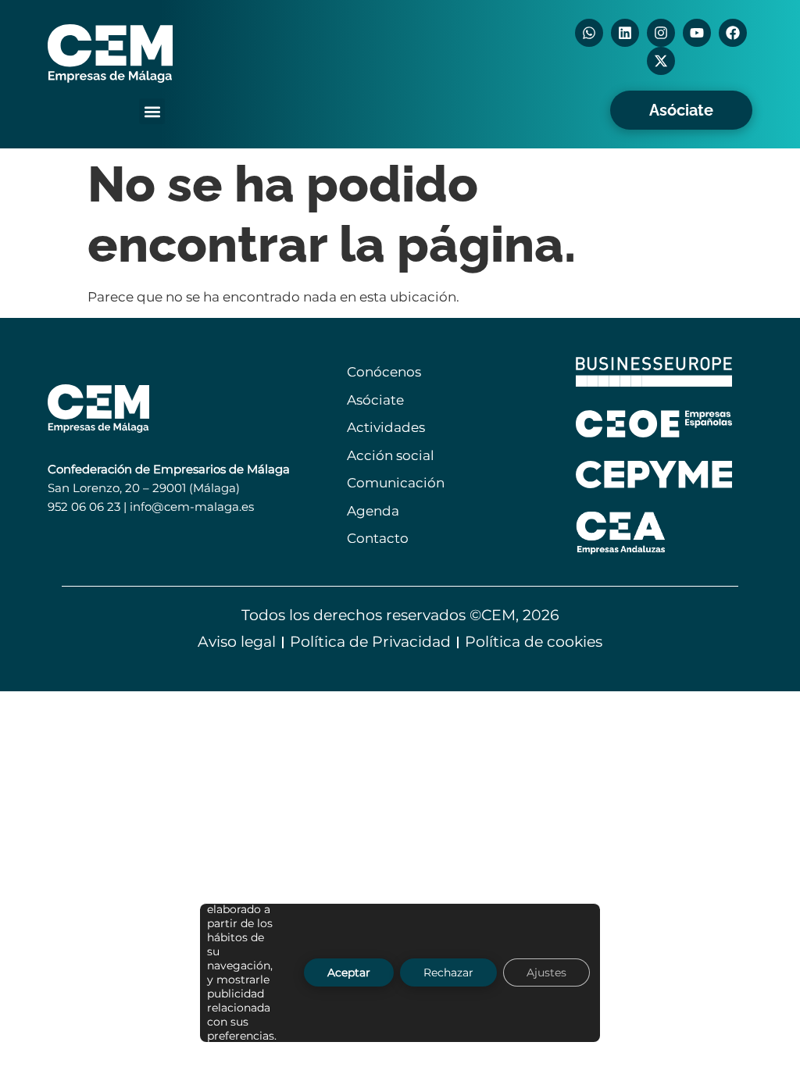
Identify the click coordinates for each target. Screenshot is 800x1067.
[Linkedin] (625, 33)
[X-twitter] (661, 61)
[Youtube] (697, 33)
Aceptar (348, 973)
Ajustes (546, 973)
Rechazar (448, 973)
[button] (152, 111)
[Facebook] (733, 33)
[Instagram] (661, 33)
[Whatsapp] (589, 33)
